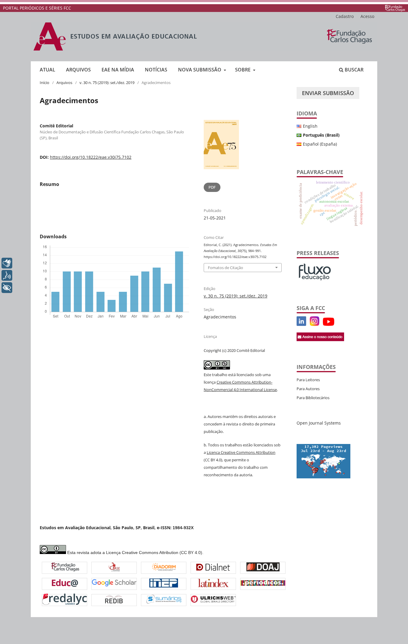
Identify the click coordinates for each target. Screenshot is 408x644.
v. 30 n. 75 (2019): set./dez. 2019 (106, 82)
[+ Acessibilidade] (6, 287)
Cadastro (345, 16)
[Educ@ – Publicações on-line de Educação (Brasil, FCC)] (65, 584)
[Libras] (6, 263)
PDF (212, 187)
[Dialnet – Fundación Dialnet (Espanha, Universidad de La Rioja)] (213, 567)
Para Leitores (308, 379)
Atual (47, 69)
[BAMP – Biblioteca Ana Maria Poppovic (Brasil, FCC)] (65, 567)
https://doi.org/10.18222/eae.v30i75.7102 (90, 157)
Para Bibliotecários (313, 397)
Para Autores (308, 388)
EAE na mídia (118, 69)
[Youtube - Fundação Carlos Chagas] (328, 324)
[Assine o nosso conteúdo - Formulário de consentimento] (320, 339)
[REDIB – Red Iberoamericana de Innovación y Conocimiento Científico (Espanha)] (114, 600)
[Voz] (6, 275)
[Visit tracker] (323, 477)
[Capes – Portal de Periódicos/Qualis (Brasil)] (262, 583)
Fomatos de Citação (225, 267)
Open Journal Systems (319, 423)
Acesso (367, 16)
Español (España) (320, 144)
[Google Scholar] (114, 583)
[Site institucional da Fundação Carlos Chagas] (395, 8)
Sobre (243, 69)
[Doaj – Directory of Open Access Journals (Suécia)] (263, 567)
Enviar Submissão (328, 93)
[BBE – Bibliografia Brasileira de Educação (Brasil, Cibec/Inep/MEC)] (163, 584)
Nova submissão (200, 69)
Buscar (353, 69)
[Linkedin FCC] (301, 324)
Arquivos (78, 69)
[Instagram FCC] (314, 324)
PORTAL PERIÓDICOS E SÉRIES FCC (37, 8)
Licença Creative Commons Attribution (241, 452)
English (310, 126)
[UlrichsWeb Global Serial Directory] (213, 600)
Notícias (156, 69)
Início (44, 82)
